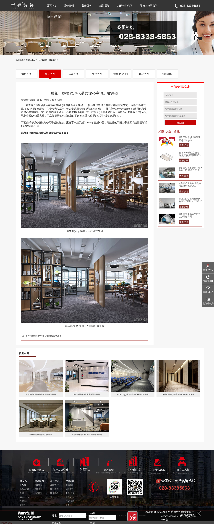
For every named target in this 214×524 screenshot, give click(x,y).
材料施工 (69, 489)
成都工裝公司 (31, 59)
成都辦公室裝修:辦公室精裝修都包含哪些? (190, 184)
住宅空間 (144, 74)
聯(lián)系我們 (54, 16)
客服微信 (135, 497)
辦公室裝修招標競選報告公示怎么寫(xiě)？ (190, 139)
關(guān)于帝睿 (24, 482)
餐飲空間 (97, 74)
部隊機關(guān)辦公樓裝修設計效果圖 (45, 335)
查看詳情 (183, 145)
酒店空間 (26, 74)
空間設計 (69, 485)
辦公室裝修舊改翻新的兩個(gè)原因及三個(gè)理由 (190, 200)
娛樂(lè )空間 (120, 74)
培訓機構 (167, 74)
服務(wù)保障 (124, 5)
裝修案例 (69, 5)
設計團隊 (104, 5)
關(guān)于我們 (148, 5)
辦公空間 (53, 59)
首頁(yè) (51, 5)
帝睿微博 (114, 496)
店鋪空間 (73, 74)
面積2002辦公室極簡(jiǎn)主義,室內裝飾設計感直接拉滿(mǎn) (190, 154)
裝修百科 (87, 5)
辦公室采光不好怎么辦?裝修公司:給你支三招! (190, 169)
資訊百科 (70, 481)
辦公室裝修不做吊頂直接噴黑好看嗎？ (190, 215)
